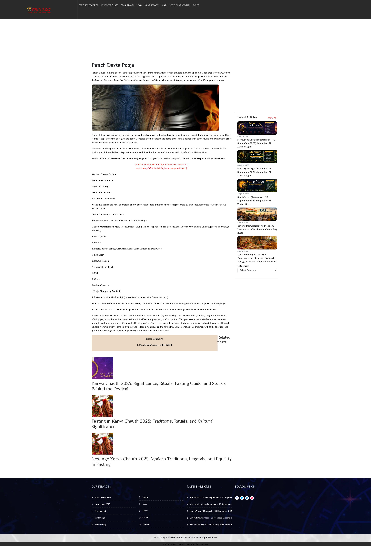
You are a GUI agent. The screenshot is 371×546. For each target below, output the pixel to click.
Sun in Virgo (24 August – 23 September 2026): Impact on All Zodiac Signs (254, 200)
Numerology (152, 5)
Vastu (164, 5)
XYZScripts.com (202, 544)
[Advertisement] (178, 41)
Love (144, 504)
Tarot (196, 5)
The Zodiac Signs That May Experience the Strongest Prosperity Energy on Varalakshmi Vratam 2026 (256, 258)
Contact (146, 524)
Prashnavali (127, 5)
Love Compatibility (180, 5)
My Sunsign (100, 518)
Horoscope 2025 (102, 504)
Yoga (139, 5)
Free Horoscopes (88, 5)
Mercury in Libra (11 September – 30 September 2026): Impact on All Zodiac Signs (256, 143)
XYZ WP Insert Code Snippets (174, 544)
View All (272, 117)
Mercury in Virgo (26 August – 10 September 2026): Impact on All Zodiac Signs (254, 172)
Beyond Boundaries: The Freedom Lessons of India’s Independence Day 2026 (257, 229)
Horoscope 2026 (109, 5)
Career (145, 517)
